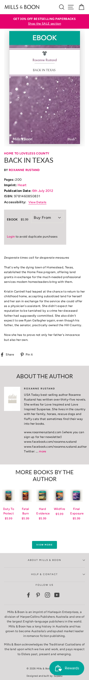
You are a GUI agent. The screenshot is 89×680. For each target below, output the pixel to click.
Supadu (58, 675)
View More (44, 544)
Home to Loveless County (26, 153)
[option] (44, 21)
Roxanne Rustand (24, 170)
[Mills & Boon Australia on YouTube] (57, 595)
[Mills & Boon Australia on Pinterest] (38, 595)
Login (11, 236)
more (42, 451)
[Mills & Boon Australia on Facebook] (28, 595)
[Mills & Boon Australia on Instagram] (47, 595)
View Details (37, 202)
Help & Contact (44, 574)
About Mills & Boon (44, 560)
